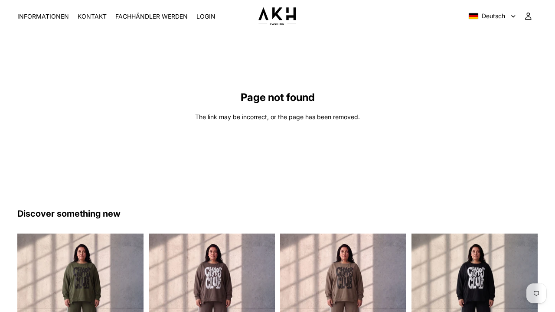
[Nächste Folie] (131, 296)
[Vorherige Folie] (30, 296)
